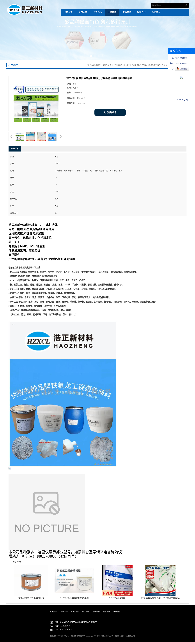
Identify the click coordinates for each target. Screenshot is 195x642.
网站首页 (107, 65)
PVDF (127, 65)
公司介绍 (83, 12)
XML (103, 636)
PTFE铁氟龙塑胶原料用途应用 (74, 598)
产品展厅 (112, 12)
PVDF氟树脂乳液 (117, 598)
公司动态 (97, 12)
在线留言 (156, 12)
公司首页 (68, 12)
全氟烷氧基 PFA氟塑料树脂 (31, 598)
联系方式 (141, 12)
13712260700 (65, 626)
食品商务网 (130, 636)
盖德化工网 (119, 636)
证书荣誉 (126, 12)
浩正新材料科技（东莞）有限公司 (64, 636)
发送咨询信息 (110, 112)
